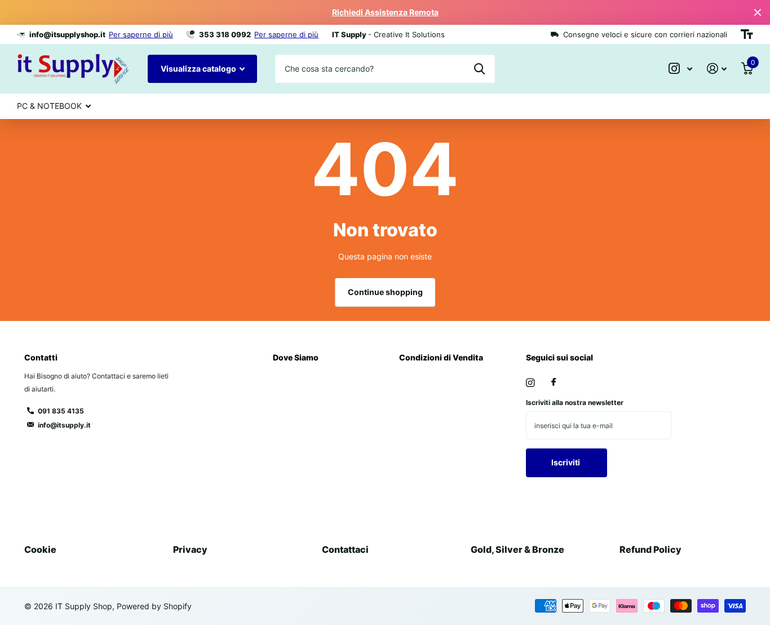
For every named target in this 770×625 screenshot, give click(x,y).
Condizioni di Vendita (441, 357)
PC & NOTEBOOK (49, 106)
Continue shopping (385, 292)
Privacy (190, 549)
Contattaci (345, 549)
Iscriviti (566, 462)
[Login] (716, 68)
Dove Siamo (295, 357)
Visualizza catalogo (199, 68)
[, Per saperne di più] (680, 68)
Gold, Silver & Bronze (517, 549)
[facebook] (553, 382)
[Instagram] (530, 382)
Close (757, 12)
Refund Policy (650, 549)
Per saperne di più (141, 34)
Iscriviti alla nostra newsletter (574, 402)
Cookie (40, 549)
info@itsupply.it (64, 425)
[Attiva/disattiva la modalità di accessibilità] (747, 34)
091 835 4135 (61, 411)
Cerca (479, 69)
